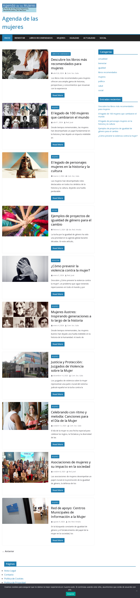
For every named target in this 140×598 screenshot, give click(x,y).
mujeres (61, 38)
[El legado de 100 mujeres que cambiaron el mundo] (25, 116)
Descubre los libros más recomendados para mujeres (69, 63)
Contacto (9, 574)
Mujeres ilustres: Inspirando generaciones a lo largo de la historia (71, 316)
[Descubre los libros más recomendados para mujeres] (25, 64)
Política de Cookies (13, 578)
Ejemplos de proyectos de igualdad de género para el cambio (71, 220)
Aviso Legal (10, 570)
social (103, 38)
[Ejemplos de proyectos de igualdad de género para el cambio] (25, 221)
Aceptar (70, 594)
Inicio (7, 38)
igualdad (74, 38)
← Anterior (8, 551)
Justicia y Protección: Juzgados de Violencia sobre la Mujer (67, 366)
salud (100, 86)
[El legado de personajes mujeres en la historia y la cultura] (25, 165)
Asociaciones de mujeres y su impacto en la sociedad (71, 464)
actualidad (89, 38)
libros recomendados (40, 38)
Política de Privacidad (15, 582)
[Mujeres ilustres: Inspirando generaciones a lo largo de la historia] (25, 315)
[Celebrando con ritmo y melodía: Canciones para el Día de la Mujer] (25, 416)
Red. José (69, 122)
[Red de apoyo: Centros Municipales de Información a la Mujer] (25, 511)
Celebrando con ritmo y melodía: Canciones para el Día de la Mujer (69, 416)
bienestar (20, 38)
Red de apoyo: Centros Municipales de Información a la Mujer (68, 512)
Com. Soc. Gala (73, 73)
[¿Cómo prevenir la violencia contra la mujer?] (25, 269)
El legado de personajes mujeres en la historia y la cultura (70, 166)
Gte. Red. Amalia (74, 229)
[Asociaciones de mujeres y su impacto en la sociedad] (25, 467)
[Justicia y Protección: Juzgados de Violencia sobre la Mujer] (25, 365)
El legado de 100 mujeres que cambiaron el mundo (70, 115)
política (101, 81)
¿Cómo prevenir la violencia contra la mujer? (70, 268)
